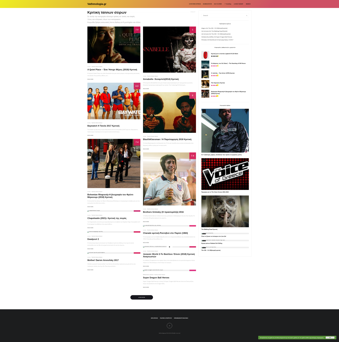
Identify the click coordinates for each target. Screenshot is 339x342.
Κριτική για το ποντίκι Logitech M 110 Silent (224, 53)
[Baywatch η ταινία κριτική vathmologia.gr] (113, 101)
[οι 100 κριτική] (225, 247)
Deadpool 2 (93, 239)
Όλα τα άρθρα (218, 4)
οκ (330, 337)
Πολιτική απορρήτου (166, 318)
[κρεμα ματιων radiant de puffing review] (225, 240)
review (89, 66)
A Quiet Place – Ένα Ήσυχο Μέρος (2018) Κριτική (112, 69)
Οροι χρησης (154, 318)
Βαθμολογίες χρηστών (148, 274)
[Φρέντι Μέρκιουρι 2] (113, 163)
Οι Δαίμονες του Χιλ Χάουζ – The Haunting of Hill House (228, 63)
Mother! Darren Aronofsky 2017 (103, 260)
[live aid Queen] (225, 233)
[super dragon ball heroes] (169, 270)
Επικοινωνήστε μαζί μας (181, 318)
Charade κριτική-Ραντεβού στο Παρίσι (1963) (165, 233)
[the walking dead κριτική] (225, 211)
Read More (90, 79)
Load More (141, 297)
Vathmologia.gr (96, 4)
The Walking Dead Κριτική (219, 31)
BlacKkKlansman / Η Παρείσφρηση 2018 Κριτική (167, 139)
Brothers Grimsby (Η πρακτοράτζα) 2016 (163, 212)
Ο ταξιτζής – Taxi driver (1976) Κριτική (222, 73)
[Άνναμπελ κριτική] (169, 50)
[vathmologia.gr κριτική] (113, 232)
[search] (247, 15)
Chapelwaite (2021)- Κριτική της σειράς (107, 218)
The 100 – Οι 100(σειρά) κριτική (217, 28)
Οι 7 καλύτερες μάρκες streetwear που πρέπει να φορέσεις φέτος (221, 154)
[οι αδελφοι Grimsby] (169, 178)
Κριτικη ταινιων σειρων (97, 66)
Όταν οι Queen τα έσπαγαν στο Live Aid (213, 236)
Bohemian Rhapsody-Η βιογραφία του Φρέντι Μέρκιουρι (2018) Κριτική (110, 195)
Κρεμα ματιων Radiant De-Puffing (211, 243)
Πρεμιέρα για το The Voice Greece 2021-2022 (215, 192)
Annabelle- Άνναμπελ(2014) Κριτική (161, 79)
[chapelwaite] (113, 211)
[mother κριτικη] (113, 253)
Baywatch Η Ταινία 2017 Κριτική (103, 126)
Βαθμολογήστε (207, 4)
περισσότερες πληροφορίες (316, 337)
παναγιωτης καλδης (207, 37)
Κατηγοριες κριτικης (195, 4)
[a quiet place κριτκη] (113, 45)
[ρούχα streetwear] (225, 131)
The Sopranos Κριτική (218, 83)
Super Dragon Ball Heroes (156, 277)
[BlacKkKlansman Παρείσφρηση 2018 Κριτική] (169, 112)
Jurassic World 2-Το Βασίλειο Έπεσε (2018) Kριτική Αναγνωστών (169, 255)
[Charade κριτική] (169, 226)
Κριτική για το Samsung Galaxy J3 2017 (221, 40)
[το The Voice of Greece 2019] (225, 174)
